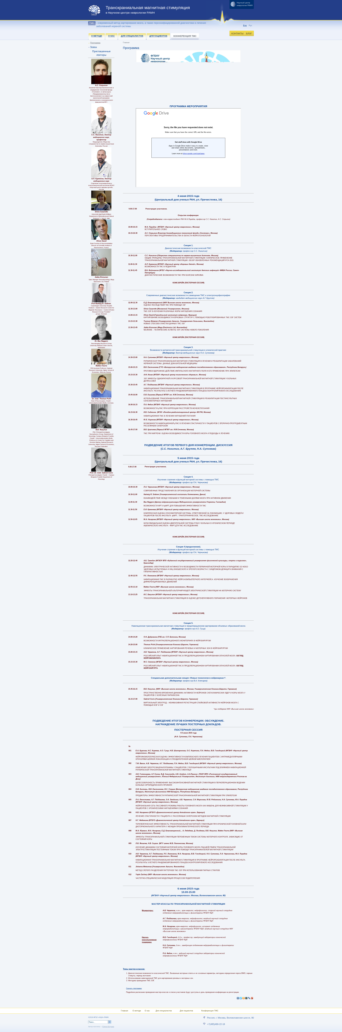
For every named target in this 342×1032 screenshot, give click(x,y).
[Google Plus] (252, 998)
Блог (249, 33)
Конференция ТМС (209, 1011)
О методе (137, 1011)
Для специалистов (164, 1011)
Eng (245, 25)
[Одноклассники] (243, 998)
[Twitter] (240, 998)
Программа (95, 43)
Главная (124, 1011)
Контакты (237, 33)
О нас (147, 1011)
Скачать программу (134, 988)
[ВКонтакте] (238, 998)
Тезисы (93, 47)
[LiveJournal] (249, 998)
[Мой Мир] (246, 998)
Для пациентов (186, 1011)
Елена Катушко (108, 1027)
